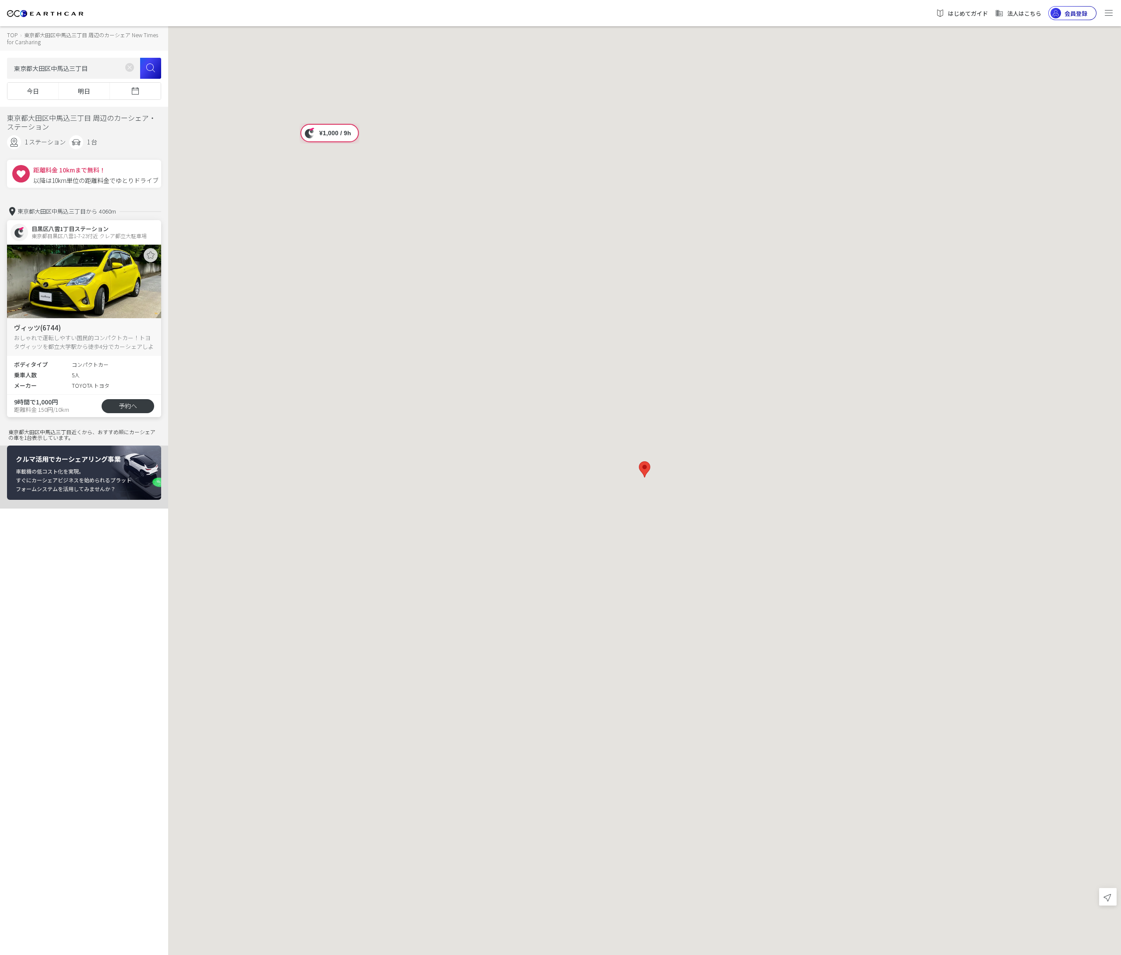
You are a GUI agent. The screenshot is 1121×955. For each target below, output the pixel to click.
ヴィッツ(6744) (37, 327)
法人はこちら (1024, 13)
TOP (12, 35)
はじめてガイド (968, 13)
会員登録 (1076, 13)
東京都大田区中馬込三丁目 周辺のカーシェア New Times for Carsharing (82, 38)
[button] (644, 469)
